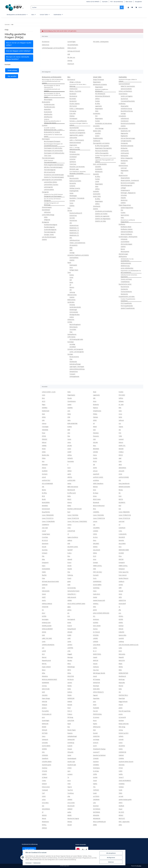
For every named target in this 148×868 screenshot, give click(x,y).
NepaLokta (122, 682)
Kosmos (95, 629)
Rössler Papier (71, 730)
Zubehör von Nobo (100, 221)
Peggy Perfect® (123, 701)
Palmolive (96, 433)
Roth (94, 730)
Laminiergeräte (48, 187)
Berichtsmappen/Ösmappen (52, 141)
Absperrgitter (124, 106)
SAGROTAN (96, 736)
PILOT (69, 708)
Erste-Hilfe (73, 113)
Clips (71, 332)
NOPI (43, 692)
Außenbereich (125, 118)
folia (68, 436)
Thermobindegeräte (50, 169)
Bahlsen (95, 486)
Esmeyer (95, 562)
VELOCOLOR (70, 806)
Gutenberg (96, 588)
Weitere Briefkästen (126, 234)
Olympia (95, 417)
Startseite (105, 1)
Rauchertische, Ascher (125, 284)
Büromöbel (73, 98)
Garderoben (70, 302)
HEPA (120, 597)
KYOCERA (95, 635)
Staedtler (70, 407)
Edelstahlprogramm (126, 185)
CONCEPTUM (71, 531)
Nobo (96, 111)
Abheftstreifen (48, 114)
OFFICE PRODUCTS (98, 692)
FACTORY (72, 218)
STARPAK (121, 758)
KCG (68, 616)
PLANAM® (96, 708)
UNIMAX (69, 799)
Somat (69, 755)
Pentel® (69, 704)
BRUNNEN (96, 449)
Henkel (95, 597)
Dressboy (72, 304)
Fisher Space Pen (123, 572)
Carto (43, 395)
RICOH (95, 461)
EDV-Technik (73, 106)
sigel (120, 458)
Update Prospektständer (128, 308)
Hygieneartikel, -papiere (76, 135)
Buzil (68, 512)
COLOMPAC (96, 528)
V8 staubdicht (73, 245)
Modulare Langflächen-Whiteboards (101, 90)
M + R (94, 651)
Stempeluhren (74, 371)
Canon (71, 277)
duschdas (45, 550)
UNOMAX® (96, 799)
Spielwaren (73, 161)
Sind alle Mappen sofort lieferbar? (18, 51)
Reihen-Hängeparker (127, 158)
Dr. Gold (121, 404)
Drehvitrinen (73, 215)
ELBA (120, 461)
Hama (94, 591)
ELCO (94, 556)
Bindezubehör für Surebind (52, 132)
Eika (43, 556)
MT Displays (96, 679)
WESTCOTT (122, 818)
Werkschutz (124, 200)
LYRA (68, 651)
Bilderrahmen (71, 299)
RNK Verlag (122, 727)
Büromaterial (71, 79)
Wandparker (124, 160)
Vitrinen (69, 210)
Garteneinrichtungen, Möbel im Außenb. (79, 124)
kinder (69, 622)
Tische (71, 203)
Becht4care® (71, 490)
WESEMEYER (96, 818)
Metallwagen (73, 195)
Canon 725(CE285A (98, 515)
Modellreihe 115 (74, 230)
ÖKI (120, 692)
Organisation (73, 145)
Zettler (44, 417)
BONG (69, 505)
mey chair (96, 670)
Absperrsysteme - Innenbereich (130, 180)
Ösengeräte (45, 192)
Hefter (46, 217)
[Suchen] (122, 7)
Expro (43, 565)
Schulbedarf (73, 156)
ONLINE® (44, 695)
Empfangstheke (74, 190)
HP (70, 285)
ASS (120, 480)
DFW (68, 543)
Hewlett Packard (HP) (99, 600)
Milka (43, 673)
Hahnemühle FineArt (73, 591)
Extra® (69, 565)
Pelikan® (44, 704)
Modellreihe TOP (125, 131)
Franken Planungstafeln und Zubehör (103, 156)
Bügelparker (124, 136)
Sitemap (69, 60)
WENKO (121, 815)
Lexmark (121, 439)
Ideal (43, 414)
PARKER (69, 701)
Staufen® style (71, 765)
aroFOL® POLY (46, 480)
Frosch (69, 578)
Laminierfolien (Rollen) (50, 182)
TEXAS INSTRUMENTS (125, 780)
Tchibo (44, 780)
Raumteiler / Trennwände (77, 198)
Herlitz (44, 600)
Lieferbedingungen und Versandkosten (53, 48)
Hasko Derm (96, 594)
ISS (43, 610)
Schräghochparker (126, 141)
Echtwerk (44, 553)
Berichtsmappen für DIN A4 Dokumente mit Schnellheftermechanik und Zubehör (52, 88)
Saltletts (121, 736)
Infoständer (124, 239)
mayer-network (46, 667)
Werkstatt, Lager (74, 169)
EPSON (44, 436)
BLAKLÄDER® (46, 502)
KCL (94, 616)
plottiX (120, 708)
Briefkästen (122, 224)
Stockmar (44, 768)
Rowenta (69, 733)
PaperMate (96, 698)
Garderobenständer (75, 307)
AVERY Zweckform (98, 483)
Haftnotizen (47, 212)
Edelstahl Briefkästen (127, 231)
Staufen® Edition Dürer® (126, 761)
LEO (43, 648)
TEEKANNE (45, 430)
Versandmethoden (72, 45)
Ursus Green (71, 802)
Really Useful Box (124, 723)
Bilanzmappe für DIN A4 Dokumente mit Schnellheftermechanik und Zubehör (52, 81)
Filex (68, 572)
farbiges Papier (74, 270)
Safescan (121, 420)
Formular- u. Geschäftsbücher (78, 121)
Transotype (45, 426)
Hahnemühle (45, 591)
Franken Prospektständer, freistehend (128, 300)
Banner (123, 249)
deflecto (69, 540)
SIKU (43, 752)
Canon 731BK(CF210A (125, 515)
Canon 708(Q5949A (124, 512)
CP (68, 534)
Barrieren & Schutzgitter (128, 183)
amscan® (121, 471)
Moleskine (45, 676)
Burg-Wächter (46, 512)
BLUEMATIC (122, 502)
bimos (95, 496)
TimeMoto (121, 783)
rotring (121, 730)
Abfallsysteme (123, 256)
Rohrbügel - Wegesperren (128, 193)
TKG (94, 787)
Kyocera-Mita (122, 635)
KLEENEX (95, 622)
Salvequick (45, 739)
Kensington (45, 619)
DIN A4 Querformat (49, 172)
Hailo (120, 411)
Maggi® (69, 654)
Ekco (68, 556)
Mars (94, 445)
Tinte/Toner (73, 164)
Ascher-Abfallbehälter (127, 268)
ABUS (120, 464)
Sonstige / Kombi (49, 234)
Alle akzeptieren (111, 853)
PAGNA (69, 695)
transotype (70, 342)
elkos (43, 559)
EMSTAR (121, 559)
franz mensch (123, 575)
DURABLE (44, 407)
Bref (120, 505)
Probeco (69, 714)
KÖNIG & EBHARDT (47, 629)
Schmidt (121, 739)
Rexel (94, 392)
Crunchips (45, 537)
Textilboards (96, 141)
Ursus (120, 414)
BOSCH (121, 455)
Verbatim (70, 458)
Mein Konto (129, 1)
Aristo (120, 474)
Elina (120, 556)
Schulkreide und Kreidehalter (103, 211)
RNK (120, 407)
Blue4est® (96, 502)
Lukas (120, 648)
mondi (95, 676)
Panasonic (96, 436)
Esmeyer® (122, 562)
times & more (46, 787)
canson (95, 521)
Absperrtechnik (123, 175)
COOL (120, 531)
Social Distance (123, 93)
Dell (71, 280)
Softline (97, 98)
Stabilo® (121, 755)
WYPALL (44, 825)
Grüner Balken (97, 584)
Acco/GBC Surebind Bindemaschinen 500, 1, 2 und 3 (53, 128)
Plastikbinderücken (49, 107)
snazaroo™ (96, 752)
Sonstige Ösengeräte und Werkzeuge (51, 204)
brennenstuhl (46, 509)
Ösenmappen (46, 139)
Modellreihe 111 (74, 228)
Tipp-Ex (69, 787)
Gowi (68, 584)
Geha (68, 420)
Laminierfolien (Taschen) (51, 184)
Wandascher (124, 294)
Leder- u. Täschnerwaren (77, 140)
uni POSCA (96, 796)
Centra (69, 524)
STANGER (95, 758)
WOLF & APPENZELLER (99, 821)
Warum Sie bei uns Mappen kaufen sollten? (18, 44)
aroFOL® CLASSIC (98, 477)
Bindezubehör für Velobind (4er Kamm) (53, 135)
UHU (68, 433)
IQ (119, 607)
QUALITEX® (70, 720)
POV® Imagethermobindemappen (54, 165)
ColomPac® (122, 528)
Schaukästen (122, 116)
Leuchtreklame (125, 241)
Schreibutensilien (75, 154)
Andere (72, 317)
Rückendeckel (48, 112)
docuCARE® (122, 543)
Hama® (121, 591)
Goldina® (44, 584)
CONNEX (95, 531)
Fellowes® (122, 569)
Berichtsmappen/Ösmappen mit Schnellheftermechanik (53, 144)
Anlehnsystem (125, 153)
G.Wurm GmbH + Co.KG (48, 392)
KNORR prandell (46, 625)
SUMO (120, 771)
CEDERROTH (45, 524)
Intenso (44, 423)
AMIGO (69, 471)
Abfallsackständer (126, 263)
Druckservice (45, 41)
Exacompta (70, 461)
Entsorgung (73, 111)
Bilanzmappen (48, 99)
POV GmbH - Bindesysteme (101, 41)
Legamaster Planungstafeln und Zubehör (104, 160)
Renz (43, 398)
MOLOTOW (70, 676)
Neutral (121, 686)
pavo (94, 701)
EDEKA (95, 553)
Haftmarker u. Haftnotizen (77, 130)
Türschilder (73, 329)
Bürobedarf (73, 93)
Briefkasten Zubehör (126, 229)
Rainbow (121, 720)
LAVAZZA (95, 641)
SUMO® (44, 774)
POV (96, 116)
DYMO (44, 452)
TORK (120, 436)
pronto (121, 714)
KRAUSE (121, 629)
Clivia (69, 528)
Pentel (44, 449)
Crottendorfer (123, 534)
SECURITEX (122, 746)
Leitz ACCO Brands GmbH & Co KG (128, 644)
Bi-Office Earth (71, 493)
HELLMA (95, 442)
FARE (94, 569)
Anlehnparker (125, 150)
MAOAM (121, 449)
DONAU (95, 546)
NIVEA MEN (96, 689)
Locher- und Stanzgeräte (77, 351)
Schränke (72, 200)
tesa (43, 461)
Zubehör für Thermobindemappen (54, 177)
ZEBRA (95, 825)
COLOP (44, 531)
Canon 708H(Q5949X (48, 515)
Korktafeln (96, 191)
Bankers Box (45, 455)
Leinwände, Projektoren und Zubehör (78, 255)
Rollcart (44, 442)
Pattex (43, 458)
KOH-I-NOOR (96, 625)
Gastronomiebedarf (124, 84)
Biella (69, 496)
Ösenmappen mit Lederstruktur (53, 148)
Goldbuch (121, 581)
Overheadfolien (74, 257)
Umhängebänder (74, 376)
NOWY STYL (122, 445)
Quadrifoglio (45, 720)
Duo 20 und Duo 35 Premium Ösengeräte (52, 199)
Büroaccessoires (74, 356)
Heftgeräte (47, 219)
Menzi (43, 670)
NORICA (69, 692)
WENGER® (96, 815)
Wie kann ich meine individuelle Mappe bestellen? (17, 58)
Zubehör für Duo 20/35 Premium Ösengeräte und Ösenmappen (53, 195)
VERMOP (69, 809)
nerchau (44, 686)
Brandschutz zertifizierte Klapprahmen (128, 221)
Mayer (120, 663)
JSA (68, 613)
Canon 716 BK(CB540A (48, 521)
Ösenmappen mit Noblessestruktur (54, 153)
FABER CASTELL (97, 565)
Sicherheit (72, 159)
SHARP (69, 452)
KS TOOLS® (96, 632)
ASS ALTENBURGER (47, 483)
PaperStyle (122, 698)
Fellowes (121, 401)
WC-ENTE (121, 812)
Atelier (69, 483)
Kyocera (72, 287)
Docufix (44, 546)
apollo (69, 474)
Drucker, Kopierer (75, 103)
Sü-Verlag (96, 771)
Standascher (124, 289)
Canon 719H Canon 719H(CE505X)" (77, 521)
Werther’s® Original (73, 818)
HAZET (44, 597)
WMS (71, 250)
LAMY (69, 638)
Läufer (69, 641)
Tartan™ (121, 777)
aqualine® (96, 474)
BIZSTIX (121, 499)
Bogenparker (124, 133)
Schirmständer (74, 312)
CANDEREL (96, 512)
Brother (72, 275)
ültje (68, 796)
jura (120, 613)
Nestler (69, 686)
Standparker (124, 143)
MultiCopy (122, 679)
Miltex (69, 673)
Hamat (44, 594)
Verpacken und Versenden (77, 166)
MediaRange (71, 667)
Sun (120, 423)
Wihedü (69, 821)
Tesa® (95, 780)
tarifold (95, 777)
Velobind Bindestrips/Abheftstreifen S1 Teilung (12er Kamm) (52, 121)
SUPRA (95, 774)
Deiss (94, 540)
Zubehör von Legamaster (102, 216)
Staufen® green (46, 765)
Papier (69, 262)
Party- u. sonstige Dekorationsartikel (75, 148)
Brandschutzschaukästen (128, 123)
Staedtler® (45, 758)
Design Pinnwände (98, 79)
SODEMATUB (122, 752)
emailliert (98, 133)
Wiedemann (45, 821)
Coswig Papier (46, 534)
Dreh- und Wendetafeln (100, 164)
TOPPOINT (96, 790)
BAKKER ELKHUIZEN (124, 486)
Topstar (121, 426)
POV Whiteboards (100, 93)
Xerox (71, 267)
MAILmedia (122, 654)
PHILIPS (121, 704)
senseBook (73, 347)
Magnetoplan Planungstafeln (103, 148)
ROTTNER (44, 733)
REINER (44, 727)
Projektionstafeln (98, 138)
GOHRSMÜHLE (97, 581)
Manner (44, 657)
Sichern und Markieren (125, 91)
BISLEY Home (97, 499)
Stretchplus (96, 768)
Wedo (69, 414)
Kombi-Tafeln (97, 196)
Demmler (121, 540)
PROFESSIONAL (97, 714)
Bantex (44, 490)
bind (120, 496)
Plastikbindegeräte (49, 227)
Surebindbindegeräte (50, 229)
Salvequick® (71, 739)
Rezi (68, 727)
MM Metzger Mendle (99, 673)
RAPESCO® (45, 723)
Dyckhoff (69, 550)
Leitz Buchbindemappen (49, 237)
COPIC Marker (71, 337)
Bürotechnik (73, 101)
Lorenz (95, 648)
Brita (94, 509)
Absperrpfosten (125, 178)
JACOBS (69, 445)
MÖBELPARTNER (123, 673)
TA (68, 777)
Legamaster (98, 106)
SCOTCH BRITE (46, 746)
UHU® (44, 796)
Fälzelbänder (73, 361)
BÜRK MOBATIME (72, 423)
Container (72, 186)
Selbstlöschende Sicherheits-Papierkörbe (129, 275)
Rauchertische (125, 286)
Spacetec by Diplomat (99, 755)
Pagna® (95, 695)
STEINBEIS (96, 765)
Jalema (69, 610)
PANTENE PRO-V (123, 695)
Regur (43, 404)
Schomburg (70, 742)
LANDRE (95, 638)
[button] (128, 7)
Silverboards (96, 206)
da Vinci (95, 537)
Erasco (69, 562)
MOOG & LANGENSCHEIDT (49, 679)
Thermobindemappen (48, 158)
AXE (43, 486)
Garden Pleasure (123, 578)
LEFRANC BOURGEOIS (48, 644)
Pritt (120, 433)
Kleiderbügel (73, 309)
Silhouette (70, 752)
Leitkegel (123, 188)
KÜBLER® (121, 632)
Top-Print (70, 790)
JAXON (95, 610)
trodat (95, 793)
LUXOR (97, 181)
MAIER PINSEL (97, 654)
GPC (71, 223)
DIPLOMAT (96, 543)
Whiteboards (99, 171)
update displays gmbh (125, 799)
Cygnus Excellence (72, 537)
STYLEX (121, 768)
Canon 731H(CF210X (73, 518)
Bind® (44, 499)
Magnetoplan (97, 82)
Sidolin (121, 749)
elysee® (69, 559)
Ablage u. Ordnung (75, 82)
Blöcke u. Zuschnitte (75, 91)
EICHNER (121, 553)
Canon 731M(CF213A (99, 518)
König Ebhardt (71, 629)
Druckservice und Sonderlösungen (54, 174)
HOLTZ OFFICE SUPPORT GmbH (76, 603)
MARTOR (95, 660)
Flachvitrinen (73, 220)
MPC (71, 238)
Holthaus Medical (47, 603)
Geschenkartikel (74, 127)
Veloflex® (121, 806)
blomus (69, 502)
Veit (43, 806)
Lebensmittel (73, 137)
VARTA (120, 802)
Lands (43, 641)
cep (94, 524)
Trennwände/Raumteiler (128, 101)
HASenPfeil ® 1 (71, 594)
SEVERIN (44, 749)
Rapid (69, 723)
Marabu (69, 660)
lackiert (97, 136)
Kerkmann (96, 619)
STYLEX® (44, 771)
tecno (69, 780)
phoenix (44, 708)
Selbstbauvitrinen (75, 240)
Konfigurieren (111, 857)
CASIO (69, 449)
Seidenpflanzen (71, 334)
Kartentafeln (96, 194)
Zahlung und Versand (73, 51)
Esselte (95, 458)
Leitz (68, 411)
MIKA (120, 670)
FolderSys (70, 575)
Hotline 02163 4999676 (92, 1)
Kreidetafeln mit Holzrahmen (103, 123)
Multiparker (124, 148)
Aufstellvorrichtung (126, 108)
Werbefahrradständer (127, 145)
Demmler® (45, 543)
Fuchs (94, 578)
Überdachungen (123, 254)
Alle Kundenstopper (126, 244)
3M (94, 464)
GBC (94, 398)
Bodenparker (124, 155)
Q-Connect (96, 717)
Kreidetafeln (96, 113)
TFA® (69, 783)
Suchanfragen (71, 41)
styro (68, 771)
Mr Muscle (70, 679)
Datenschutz (37, 862)
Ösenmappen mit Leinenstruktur (53, 150)
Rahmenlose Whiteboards (102, 96)
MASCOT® (122, 660)
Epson (71, 282)
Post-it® (95, 711)
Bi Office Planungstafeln (102, 145)
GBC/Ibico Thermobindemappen (53, 167)
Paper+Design (46, 698)
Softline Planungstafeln (102, 153)
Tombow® (45, 790)
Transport (72, 374)
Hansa (95, 455)
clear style (45, 528)
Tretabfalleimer (125, 281)
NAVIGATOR (96, 682)
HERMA (69, 600)
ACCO (43, 401)
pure (43, 717)
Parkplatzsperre (125, 190)
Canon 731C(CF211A (47, 518)
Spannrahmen (125, 215)
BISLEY (69, 499)
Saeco (43, 736)
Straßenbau (122, 103)
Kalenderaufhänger (75, 364)
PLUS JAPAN (45, 711)
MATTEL (44, 663)
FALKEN (69, 569)
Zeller (120, 825)
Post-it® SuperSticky (124, 711)
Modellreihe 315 (74, 235)
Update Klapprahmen (127, 207)
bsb (120, 509)
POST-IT (69, 711)
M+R (43, 654)
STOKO (69, 768)
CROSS (95, 534)
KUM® (69, 635)
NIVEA (69, 689)
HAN (94, 439)
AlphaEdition (122, 467)
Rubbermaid (45, 411)
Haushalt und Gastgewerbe (77, 132)
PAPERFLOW (70, 698)
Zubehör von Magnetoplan (102, 218)
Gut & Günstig (71, 588)
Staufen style (71, 761)
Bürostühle (73, 183)
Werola (44, 818)
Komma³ (121, 625)
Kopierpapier (73, 265)
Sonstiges (70, 354)
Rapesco (95, 407)
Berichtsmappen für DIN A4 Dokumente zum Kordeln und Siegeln (52, 95)
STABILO (121, 452)
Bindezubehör (46, 102)
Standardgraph (71, 758)
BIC (120, 493)
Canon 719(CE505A (72, 515)
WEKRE (69, 815)
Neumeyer (96, 686)
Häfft (120, 588)
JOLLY (43, 613)
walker (69, 812)
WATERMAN (96, 812)
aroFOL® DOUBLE (124, 477)
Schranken (124, 195)
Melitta (121, 667)
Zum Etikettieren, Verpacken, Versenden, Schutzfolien (78, 172)
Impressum (28, 862)
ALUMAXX (44, 471)
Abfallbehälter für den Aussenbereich (127, 260)
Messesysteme (125, 251)
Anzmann (44, 474)
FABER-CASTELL (123, 565)
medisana (96, 667)
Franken (97, 101)
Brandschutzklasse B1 (76, 213)
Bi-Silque (95, 493)
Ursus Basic (45, 802)
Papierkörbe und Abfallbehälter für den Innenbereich (131, 271)
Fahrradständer (123, 128)
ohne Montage (99, 128)
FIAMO (44, 572)
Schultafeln (96, 126)
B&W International (72, 486)
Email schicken (12, 70)
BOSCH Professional (98, 505)
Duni (120, 546)
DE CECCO (45, 540)
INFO (94, 607)
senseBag (72, 344)
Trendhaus (70, 793)
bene (94, 490)
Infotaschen (70, 319)
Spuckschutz (124, 98)
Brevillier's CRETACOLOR (74, 509)
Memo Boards (74, 327)
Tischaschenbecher (126, 291)
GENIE (95, 420)
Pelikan (95, 414)
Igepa (69, 607)
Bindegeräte (45, 222)
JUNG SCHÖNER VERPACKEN (101, 613)
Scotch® (69, 746)
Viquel (120, 809)
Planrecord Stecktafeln (101, 150)
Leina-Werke (96, 644)
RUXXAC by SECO (123, 733)
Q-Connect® (122, 717)
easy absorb (96, 550)
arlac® (44, 477)
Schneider (45, 742)
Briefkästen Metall (126, 227)
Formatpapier (73, 118)
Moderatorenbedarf (75, 142)
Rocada (69, 398)
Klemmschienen (123, 165)
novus (69, 442)
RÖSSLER (44, 730)
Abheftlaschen (48, 117)
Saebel (69, 404)
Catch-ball (124, 168)
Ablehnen (111, 862)
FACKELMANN (46, 569)
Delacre (121, 442)
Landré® (121, 638)
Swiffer (121, 774)
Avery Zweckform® (124, 483)
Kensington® (71, 619)
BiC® (43, 496)
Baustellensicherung (127, 111)
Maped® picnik (46, 660)
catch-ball (121, 521)
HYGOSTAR (45, 607)
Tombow (121, 787)
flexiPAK (44, 575)
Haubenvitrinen (74, 225)
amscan (95, 471)
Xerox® (69, 825)
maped (95, 657)
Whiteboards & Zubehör (100, 84)
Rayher (95, 723)
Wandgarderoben (75, 314)
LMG (43, 420)
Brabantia (96, 404)
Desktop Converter (75, 188)
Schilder (69, 322)
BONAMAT (45, 505)
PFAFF (94, 704)
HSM (68, 417)
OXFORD (95, 452)
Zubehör (44, 239)
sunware (69, 774)
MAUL (69, 663)
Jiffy (120, 610)
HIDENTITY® (122, 600)
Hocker (71, 193)
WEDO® (44, 815)
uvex (94, 802)
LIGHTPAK (70, 648)
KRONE (44, 632)
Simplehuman (97, 411)
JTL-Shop (139, 866)
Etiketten (72, 116)
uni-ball (121, 796)
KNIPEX (121, 622)
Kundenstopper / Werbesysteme (128, 236)
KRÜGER (69, 632)
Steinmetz (121, 765)
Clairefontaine (71, 401)
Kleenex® (45, 464)
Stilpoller (123, 197)
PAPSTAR (44, 701)
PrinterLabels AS (46, 714)
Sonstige (72, 252)
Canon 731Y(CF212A (124, 518)
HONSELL (95, 603)
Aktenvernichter (72, 295)
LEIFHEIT (69, 644)
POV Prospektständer (127, 306)
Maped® (121, 657)
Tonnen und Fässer (126, 279)
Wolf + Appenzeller (124, 821)
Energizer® (45, 562)
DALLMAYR (122, 537)
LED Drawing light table (76, 339)
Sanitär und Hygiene (126, 96)
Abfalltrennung (125, 265)
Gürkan (121, 584)
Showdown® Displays (99, 749)
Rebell (95, 426)
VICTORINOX (96, 809)
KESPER (121, 619)
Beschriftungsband (75, 324)
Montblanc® (122, 676)
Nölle (120, 689)
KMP (68, 430)
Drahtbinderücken (49, 104)
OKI (71, 290)
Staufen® (96, 761)
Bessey (121, 490)
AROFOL (69, 477)
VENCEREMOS (46, 809)
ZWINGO (44, 828)
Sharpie (69, 749)
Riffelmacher (96, 727)
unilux (44, 799)
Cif (119, 524)
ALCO (69, 467)
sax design (96, 739)
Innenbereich (124, 121)
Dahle (120, 417)
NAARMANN (45, 682)
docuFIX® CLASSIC (72, 546)
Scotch (120, 742)
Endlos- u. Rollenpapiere (77, 108)
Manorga (70, 657)
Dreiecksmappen (47, 207)
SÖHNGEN (45, 755)
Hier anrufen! (12, 76)
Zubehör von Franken (101, 213)
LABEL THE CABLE (47, 638)
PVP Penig (70, 717)
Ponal (43, 433)
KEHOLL (121, 616)
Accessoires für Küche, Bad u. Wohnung (78, 85)
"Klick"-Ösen (47, 155)
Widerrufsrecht (71, 48)
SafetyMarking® (72, 736)
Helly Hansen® (71, 597)
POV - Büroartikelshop (116, 1)
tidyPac (95, 783)
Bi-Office (97, 103)
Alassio (44, 467)
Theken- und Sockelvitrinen (77, 242)
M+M (120, 651)
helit (94, 430)
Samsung (72, 292)
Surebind (44, 125)
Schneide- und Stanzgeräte (75, 349)
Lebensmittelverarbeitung (77, 369)
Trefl (43, 793)
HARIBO (44, 445)
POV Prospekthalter (126, 303)
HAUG (120, 594)
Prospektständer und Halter (127, 296)
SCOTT (95, 746)
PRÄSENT (44, 439)
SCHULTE (95, 742)
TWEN (120, 793)
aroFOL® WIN (71, 480)
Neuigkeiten (138, 1)
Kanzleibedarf (46, 210)
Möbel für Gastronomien (128, 86)
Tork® (120, 790)
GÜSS (43, 588)
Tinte (68, 208)
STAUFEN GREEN (46, 761)
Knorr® (69, 625)
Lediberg (121, 641)
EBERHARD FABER (124, 550)
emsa (94, 559)
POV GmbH (122, 395)
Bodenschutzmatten (75, 181)
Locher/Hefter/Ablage (48, 214)
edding (69, 455)
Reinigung (72, 152)
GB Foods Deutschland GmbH (50, 581)
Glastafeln (98, 166)
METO (69, 670)
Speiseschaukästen (126, 89)
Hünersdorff (122, 603)
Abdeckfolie (47, 109)
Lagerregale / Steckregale (77, 366)
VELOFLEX (96, 806)
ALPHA (95, 467)
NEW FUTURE (46, 689)
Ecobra (69, 553)
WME (71, 247)
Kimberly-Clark (46, 622)
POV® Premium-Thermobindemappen (50, 161)
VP (42, 812)
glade (69, 581)
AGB (68, 54)
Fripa (43, 578)
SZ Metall (44, 777)
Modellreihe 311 (74, 233)
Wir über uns (71, 57)
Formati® (95, 575)
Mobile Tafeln (97, 131)
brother (69, 426)
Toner (69, 272)
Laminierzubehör (49, 189)
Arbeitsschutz (73, 89)
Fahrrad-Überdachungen (128, 138)
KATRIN (44, 616)
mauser (95, 663)
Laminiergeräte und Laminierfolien (52, 179)
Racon (95, 720)
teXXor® (44, 783)
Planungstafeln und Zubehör (101, 143)
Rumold (95, 733)
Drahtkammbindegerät (50, 224)
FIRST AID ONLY (97, 572)
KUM (43, 635)
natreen (69, 682)
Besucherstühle (74, 178)
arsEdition (96, 480)
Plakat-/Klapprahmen (125, 205)
